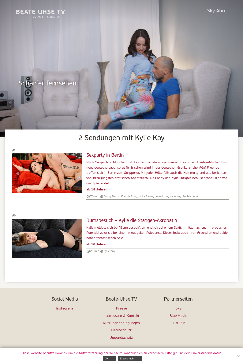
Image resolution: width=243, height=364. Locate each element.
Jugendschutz (121, 338)
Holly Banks (146, 196)
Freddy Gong (129, 196)
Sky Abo (216, 11)
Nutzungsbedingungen (121, 323)
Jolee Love (161, 196)
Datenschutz (121, 330)
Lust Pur (178, 323)
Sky (178, 308)
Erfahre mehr (127, 358)
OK (107, 358)
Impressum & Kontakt (121, 316)
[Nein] (238, 356)
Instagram (64, 308)
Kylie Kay (175, 196)
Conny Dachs (112, 196)
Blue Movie (178, 316)
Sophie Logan (190, 196)
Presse (121, 308)
